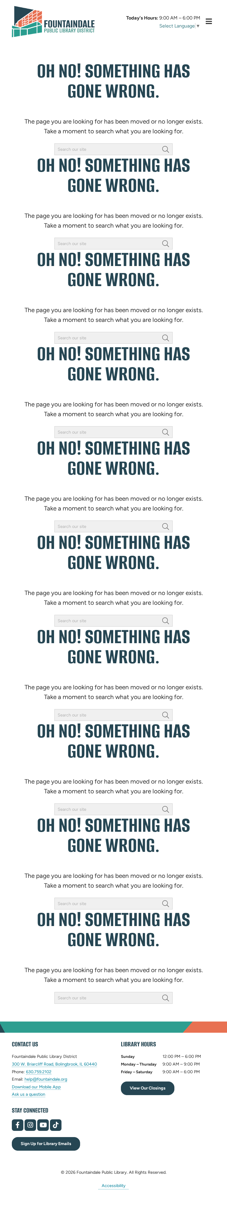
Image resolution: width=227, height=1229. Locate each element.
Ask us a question (28, 1094)
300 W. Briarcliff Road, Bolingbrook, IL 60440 (54, 1064)
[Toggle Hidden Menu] (208, 21)
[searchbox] (113, 149)
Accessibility (114, 1185)
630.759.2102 (38, 1072)
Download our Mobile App (36, 1086)
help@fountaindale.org (46, 1079)
